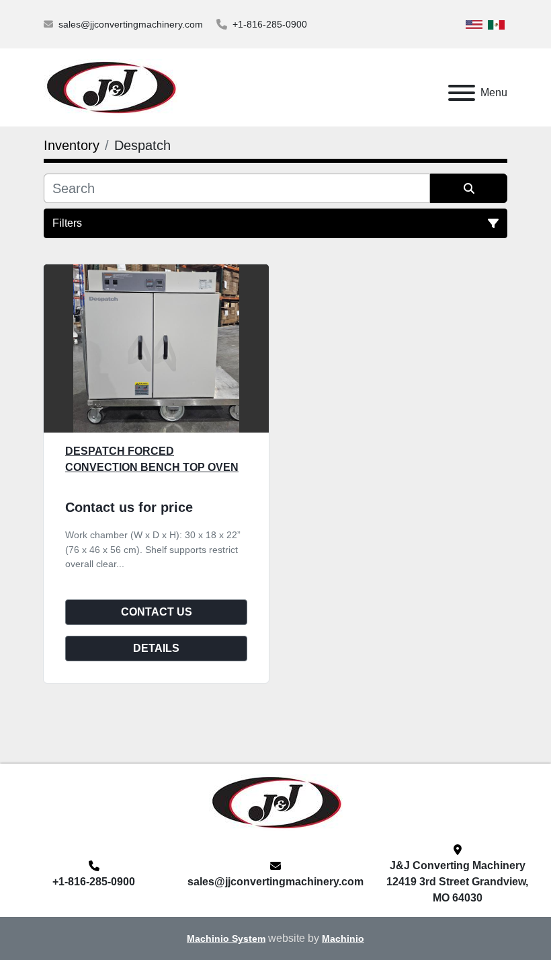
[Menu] (461, 93)
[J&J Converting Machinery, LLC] (276, 801)
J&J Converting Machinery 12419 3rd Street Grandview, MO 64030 (457, 881)
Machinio (343, 939)
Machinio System (226, 939)
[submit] (468, 188)
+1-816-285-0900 (269, 24)
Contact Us (156, 612)
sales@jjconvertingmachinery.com (130, 24)
